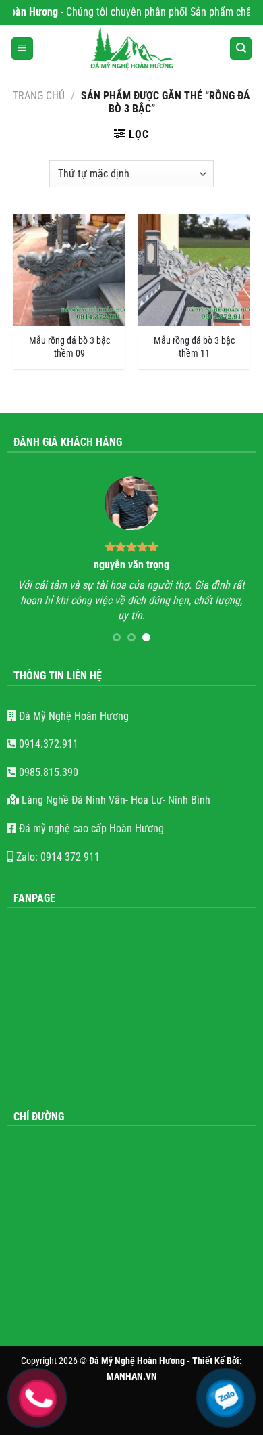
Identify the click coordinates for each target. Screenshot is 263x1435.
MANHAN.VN (132, 1376)
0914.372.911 (47, 743)
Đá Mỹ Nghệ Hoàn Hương (72, 716)
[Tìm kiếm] (241, 48)
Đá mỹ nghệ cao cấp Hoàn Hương (90, 828)
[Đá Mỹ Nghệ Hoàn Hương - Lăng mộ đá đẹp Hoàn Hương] (131, 48)
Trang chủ (39, 95)
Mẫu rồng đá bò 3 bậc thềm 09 (69, 347)
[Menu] (22, 48)
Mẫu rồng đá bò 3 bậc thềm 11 (194, 347)
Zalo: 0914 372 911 (56, 856)
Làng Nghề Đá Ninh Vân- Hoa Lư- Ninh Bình (114, 800)
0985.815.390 (47, 772)
